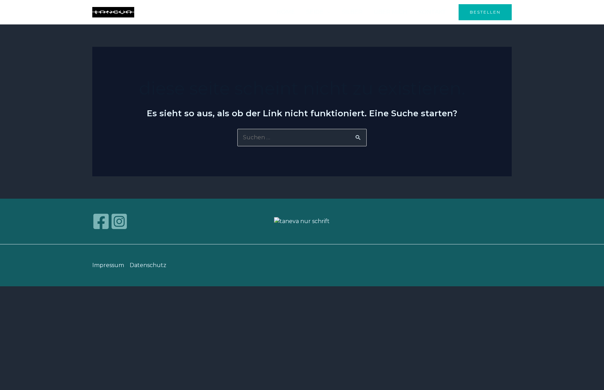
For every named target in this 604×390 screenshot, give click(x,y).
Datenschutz (148, 265)
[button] (485, 12)
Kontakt (432, 12)
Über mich (390, 12)
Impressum (108, 265)
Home (285, 12)
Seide (315, 12)
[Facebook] (101, 221)
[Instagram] (119, 221)
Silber (352, 12)
